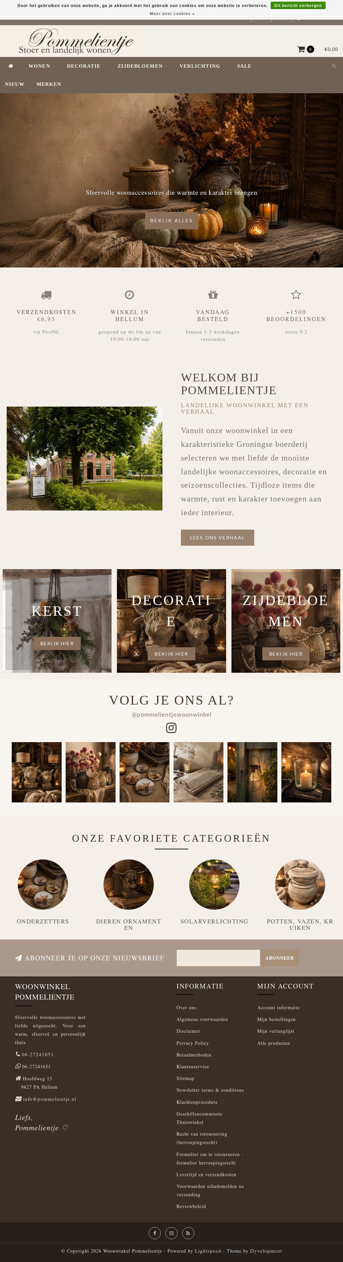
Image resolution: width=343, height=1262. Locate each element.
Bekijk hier (57, 643)
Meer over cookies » (172, 13)
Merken (49, 84)
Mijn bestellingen (276, 1019)
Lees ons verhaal (217, 537)
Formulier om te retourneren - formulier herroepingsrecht (210, 1158)
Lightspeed (208, 1250)
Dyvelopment (266, 1250)
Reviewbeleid (191, 1206)
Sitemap (185, 1078)
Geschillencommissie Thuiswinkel (199, 1117)
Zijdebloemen (140, 66)
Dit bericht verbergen (298, 5)
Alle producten (273, 1043)
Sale (244, 66)
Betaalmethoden (194, 1054)
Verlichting (200, 66)
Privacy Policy (193, 1043)
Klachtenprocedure (197, 1102)
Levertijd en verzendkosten (206, 1174)
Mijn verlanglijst (275, 1031)
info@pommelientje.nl (49, 1098)
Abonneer (279, 957)
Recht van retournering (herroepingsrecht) (202, 1138)
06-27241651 (38, 1054)
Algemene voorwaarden (202, 1019)
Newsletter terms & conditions (210, 1090)
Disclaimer (188, 1031)
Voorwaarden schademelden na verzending (210, 1190)
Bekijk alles (171, 220)
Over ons (186, 1007)
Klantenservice (193, 1066)
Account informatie (278, 1007)
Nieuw (15, 84)
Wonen (39, 66)
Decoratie (84, 66)
